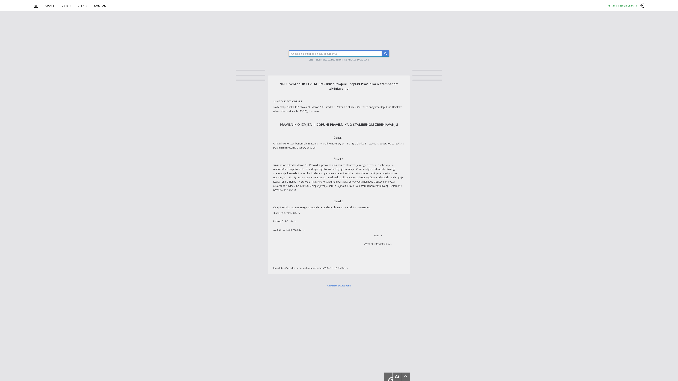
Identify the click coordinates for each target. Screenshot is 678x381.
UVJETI (66, 5)
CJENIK (82, 5)
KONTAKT (101, 5)
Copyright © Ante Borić (339, 285)
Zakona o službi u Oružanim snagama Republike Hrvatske (369, 107)
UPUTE (50, 5)
